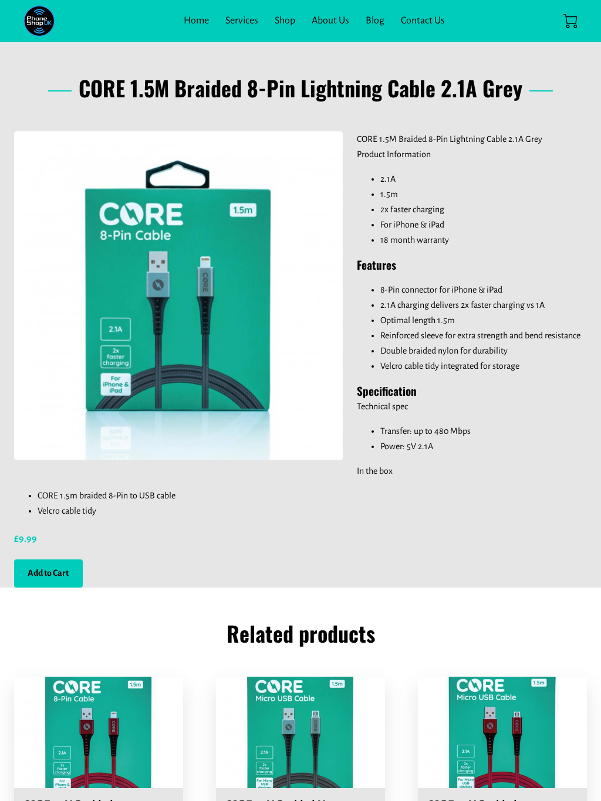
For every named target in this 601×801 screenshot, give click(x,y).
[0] (570, 21)
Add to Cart (48, 573)
